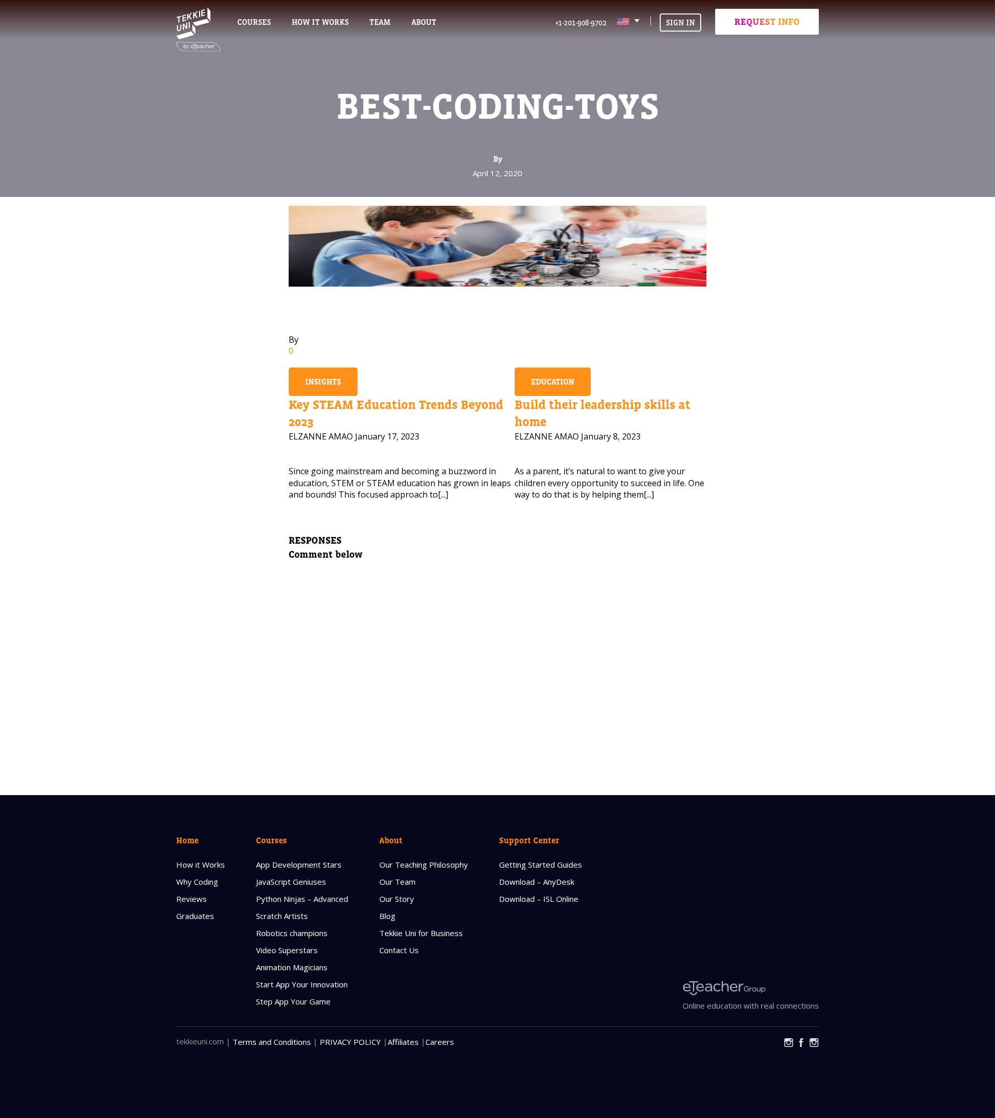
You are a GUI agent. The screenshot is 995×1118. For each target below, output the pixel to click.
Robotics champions (292, 933)
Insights (323, 381)
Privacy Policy (350, 1042)
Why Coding (197, 881)
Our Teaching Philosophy (423, 864)
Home (187, 840)
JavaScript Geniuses (291, 881)
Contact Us (399, 950)
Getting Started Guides (540, 864)
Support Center (529, 840)
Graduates (195, 916)
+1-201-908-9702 (581, 22)
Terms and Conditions (272, 1042)
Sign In (680, 22)
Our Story (396, 899)
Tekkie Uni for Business (421, 933)
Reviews (191, 899)
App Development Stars (299, 864)
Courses (254, 22)
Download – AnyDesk (536, 881)
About (391, 840)
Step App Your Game (293, 1001)
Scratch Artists (282, 916)
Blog (387, 916)
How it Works (200, 864)
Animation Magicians (292, 967)
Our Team (397, 881)
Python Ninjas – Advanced (302, 899)
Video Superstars (287, 950)
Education (552, 381)
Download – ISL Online (538, 899)
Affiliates (403, 1042)
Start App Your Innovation (302, 984)
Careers (439, 1042)
